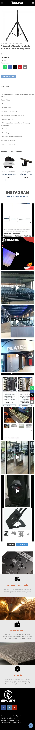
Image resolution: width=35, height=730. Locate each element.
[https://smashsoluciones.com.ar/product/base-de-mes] (17, 524)
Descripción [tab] (5, 86)
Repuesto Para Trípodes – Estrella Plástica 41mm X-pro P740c (9, 174)
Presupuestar (8, 76)
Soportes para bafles (19, 43)
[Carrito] (33, 3)
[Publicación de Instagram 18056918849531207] (17, 253)
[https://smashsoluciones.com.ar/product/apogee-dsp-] (17, 220)
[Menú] (2, 3)
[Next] (34, 169)
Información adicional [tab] (8, 90)
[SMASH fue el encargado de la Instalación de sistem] (17, 457)
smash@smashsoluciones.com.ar (11, 722)
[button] (30, 725)
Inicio (2, 43)
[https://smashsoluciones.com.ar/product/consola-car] (17, 423)
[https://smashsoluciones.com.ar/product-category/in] (17, 389)
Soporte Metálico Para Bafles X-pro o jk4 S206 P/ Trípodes (26, 174)
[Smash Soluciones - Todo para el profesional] (17, 3)
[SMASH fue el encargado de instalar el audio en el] (17, 355)
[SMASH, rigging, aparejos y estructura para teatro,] (17, 287)
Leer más (9, 180)
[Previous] (1, 169)
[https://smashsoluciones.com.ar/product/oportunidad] (17, 491)
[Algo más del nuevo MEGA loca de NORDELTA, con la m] (17, 321)
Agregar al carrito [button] (26, 180)
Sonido (8, 43)
